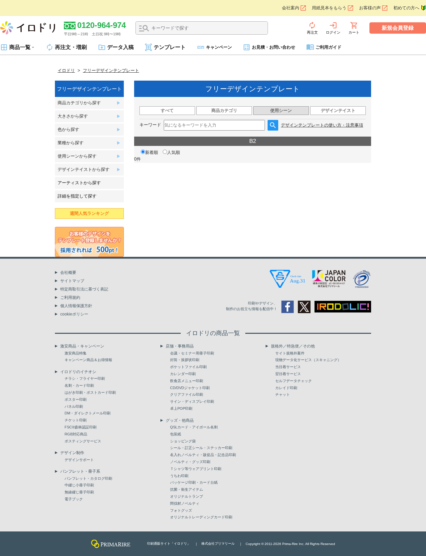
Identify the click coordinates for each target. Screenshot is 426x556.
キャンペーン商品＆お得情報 (88, 360)
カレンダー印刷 (183, 374)
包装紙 (175, 434)
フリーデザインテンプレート (111, 70)
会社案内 (290, 7)
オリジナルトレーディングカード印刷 (201, 517)
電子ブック (74, 499)
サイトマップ (72, 280)
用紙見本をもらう (329, 7)
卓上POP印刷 (181, 408)
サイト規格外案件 (290, 353)
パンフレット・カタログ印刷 (88, 478)
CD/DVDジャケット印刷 (190, 388)
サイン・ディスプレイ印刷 (192, 401)
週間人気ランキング (89, 213)
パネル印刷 (74, 406)
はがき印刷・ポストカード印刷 (90, 392)
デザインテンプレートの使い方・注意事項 (322, 125)
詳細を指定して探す (77, 196)
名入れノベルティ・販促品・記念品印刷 (203, 455)
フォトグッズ (181, 510)
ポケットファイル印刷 (188, 367)
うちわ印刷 (179, 476)
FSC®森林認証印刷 (81, 427)
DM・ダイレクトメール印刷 (87, 413)
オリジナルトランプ (186, 496)
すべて (167, 110)
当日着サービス (288, 367)
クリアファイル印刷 (186, 394)
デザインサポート (79, 460)
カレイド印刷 (286, 388)
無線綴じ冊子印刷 (79, 492)
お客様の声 (370, 7)
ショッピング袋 (183, 441)
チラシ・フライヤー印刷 (85, 378)
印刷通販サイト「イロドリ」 (168, 543)
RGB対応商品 (76, 434)
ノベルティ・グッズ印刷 (190, 462)
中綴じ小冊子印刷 (79, 485)
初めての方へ (406, 7)
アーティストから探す (79, 182)
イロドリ (66, 70)
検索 (144, 28)
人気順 (173, 152)
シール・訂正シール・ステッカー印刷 (201, 448)
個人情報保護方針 (76, 305)
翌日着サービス (288, 374)
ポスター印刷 (76, 399)
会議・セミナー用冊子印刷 (192, 353)
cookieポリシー (74, 314)
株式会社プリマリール (218, 543)
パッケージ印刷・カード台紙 (194, 482)
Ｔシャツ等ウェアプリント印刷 (195, 469)
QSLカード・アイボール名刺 (194, 427)
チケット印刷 (76, 420)
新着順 (151, 152)
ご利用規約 (70, 297)
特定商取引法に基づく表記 (84, 289)
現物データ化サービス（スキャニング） (308, 360)
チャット (282, 394)
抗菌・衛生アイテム (186, 489)
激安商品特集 (76, 353)
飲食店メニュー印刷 (186, 381)
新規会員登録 (398, 28)
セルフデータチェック (293, 381)
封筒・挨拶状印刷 (184, 360)
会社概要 (68, 272)
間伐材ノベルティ (184, 503)
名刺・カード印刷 (79, 385)
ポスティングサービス (83, 441)
